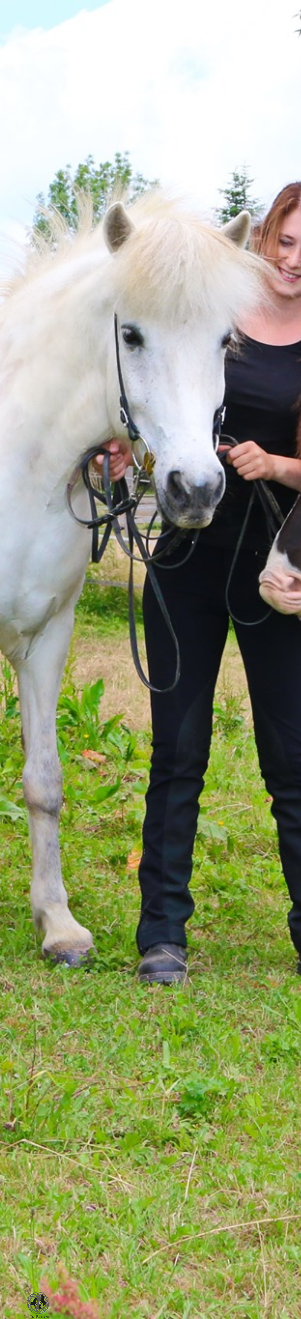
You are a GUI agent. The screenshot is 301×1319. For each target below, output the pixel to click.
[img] (38, 1305)
